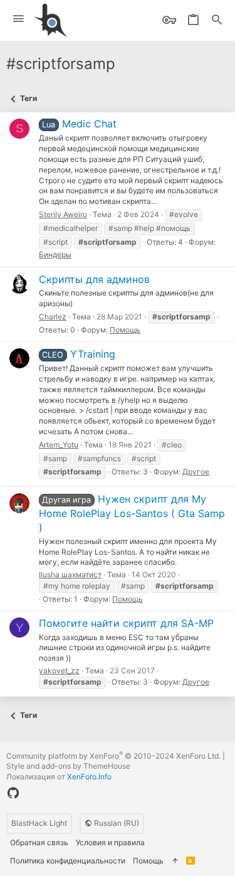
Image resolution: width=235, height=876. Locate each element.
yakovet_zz (59, 670)
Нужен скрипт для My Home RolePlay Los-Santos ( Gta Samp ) (132, 513)
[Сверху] (174, 861)
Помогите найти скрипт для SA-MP (126, 623)
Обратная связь (39, 842)
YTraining (78, 354)
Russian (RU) (115, 823)
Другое (195, 471)
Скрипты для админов (94, 279)
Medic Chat (79, 123)
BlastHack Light (39, 823)
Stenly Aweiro (63, 214)
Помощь (125, 329)
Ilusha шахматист (70, 574)
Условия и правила (110, 842)
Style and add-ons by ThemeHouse (68, 766)
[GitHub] (13, 793)
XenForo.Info (89, 776)
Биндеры (55, 254)
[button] (18, 19)
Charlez (52, 316)
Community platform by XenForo (113, 756)
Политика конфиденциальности (67, 860)
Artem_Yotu (58, 444)
